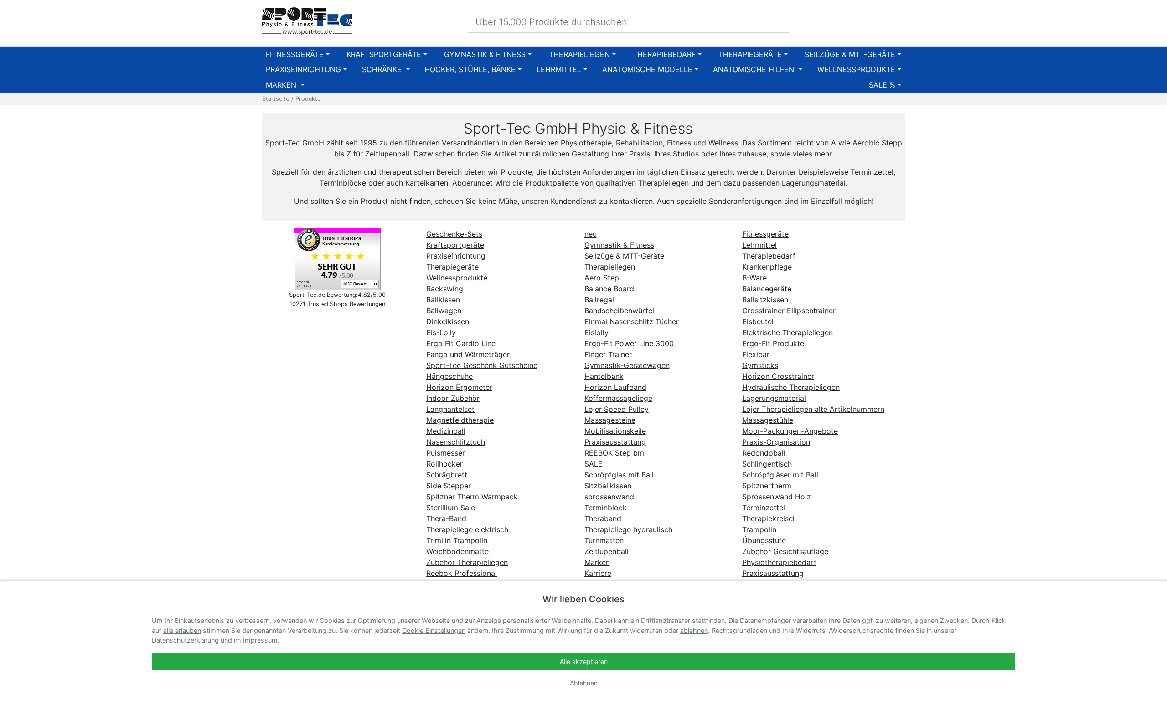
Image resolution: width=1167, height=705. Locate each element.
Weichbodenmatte (457, 551)
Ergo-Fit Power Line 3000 (629, 343)
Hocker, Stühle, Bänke (470, 69)
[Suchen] (776, 21)
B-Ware (754, 277)
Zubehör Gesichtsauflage (785, 551)
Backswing (444, 288)
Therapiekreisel (768, 518)
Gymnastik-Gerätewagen (627, 365)
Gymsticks (760, 365)
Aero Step (601, 277)
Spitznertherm (766, 485)
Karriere (597, 573)
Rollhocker (444, 463)
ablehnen (694, 630)
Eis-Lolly (441, 332)
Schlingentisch (767, 463)
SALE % (882, 84)
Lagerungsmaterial (774, 398)
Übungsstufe (764, 540)
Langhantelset (450, 409)
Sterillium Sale (450, 507)
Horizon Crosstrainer (778, 376)
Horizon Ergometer (459, 387)
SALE (593, 463)
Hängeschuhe (449, 376)
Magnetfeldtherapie (460, 420)
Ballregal (599, 299)
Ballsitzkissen (765, 299)
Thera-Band (446, 518)
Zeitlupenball (606, 551)
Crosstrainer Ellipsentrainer (789, 310)
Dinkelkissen (447, 321)
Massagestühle (767, 420)
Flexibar (755, 354)
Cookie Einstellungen (433, 630)
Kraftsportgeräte (383, 54)
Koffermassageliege (618, 398)
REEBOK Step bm (614, 452)
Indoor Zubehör (453, 398)
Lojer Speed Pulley (616, 409)
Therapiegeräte (750, 54)
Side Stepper (448, 485)
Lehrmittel (559, 69)
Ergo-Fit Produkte (773, 343)
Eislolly (596, 332)
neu (590, 233)
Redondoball (763, 452)
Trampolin (759, 529)
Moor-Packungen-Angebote (790, 430)
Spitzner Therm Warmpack (472, 496)
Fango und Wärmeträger (468, 354)
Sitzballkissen (607, 485)
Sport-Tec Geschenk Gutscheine (481, 365)
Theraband (602, 518)
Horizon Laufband (615, 387)
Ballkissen (443, 299)
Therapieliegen (579, 54)
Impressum (260, 640)
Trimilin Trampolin (456, 540)
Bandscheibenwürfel (619, 310)
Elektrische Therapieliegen (787, 332)
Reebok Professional (461, 573)
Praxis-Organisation (776, 441)
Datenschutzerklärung (185, 640)
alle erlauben (182, 630)
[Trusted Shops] (337, 259)
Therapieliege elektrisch (467, 529)
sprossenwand (609, 496)
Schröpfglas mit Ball (619, 474)
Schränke (383, 69)
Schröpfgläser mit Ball (780, 474)
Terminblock (605, 507)
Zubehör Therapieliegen (467, 562)
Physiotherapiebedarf (779, 562)
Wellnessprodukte (856, 69)
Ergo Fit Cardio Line (461, 343)
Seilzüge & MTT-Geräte (850, 54)
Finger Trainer (608, 354)
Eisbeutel (758, 321)
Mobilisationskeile (615, 430)
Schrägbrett (446, 474)
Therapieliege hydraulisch (628, 529)
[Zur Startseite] (307, 21)
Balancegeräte (766, 288)
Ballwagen (443, 310)
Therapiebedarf (664, 54)
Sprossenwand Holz (776, 496)
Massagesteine (609, 420)
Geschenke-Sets (454, 233)
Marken (282, 84)
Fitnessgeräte (295, 54)
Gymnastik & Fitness (485, 54)
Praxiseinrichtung (303, 69)
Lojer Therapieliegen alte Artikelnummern (813, 409)
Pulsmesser (445, 452)
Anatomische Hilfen (754, 69)
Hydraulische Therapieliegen (791, 387)
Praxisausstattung (615, 441)
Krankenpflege (767, 266)
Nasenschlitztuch (455, 441)
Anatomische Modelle (647, 69)
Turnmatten (604, 540)
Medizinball (445, 430)
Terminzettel (763, 507)
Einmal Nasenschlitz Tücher (631, 321)
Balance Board (609, 288)
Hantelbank (604, 376)
